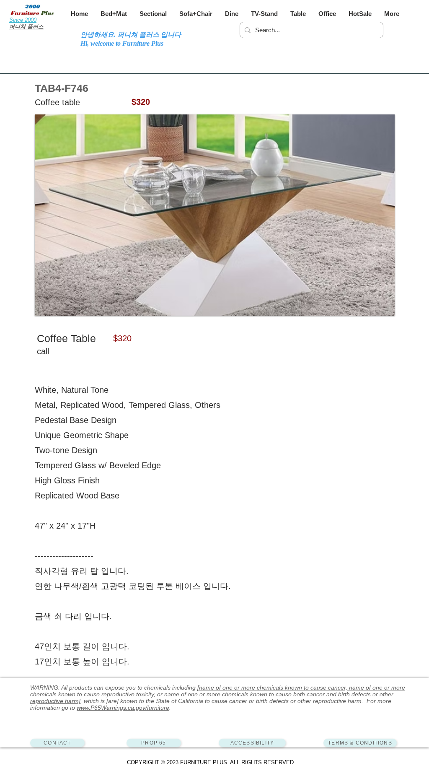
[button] (113, 13)
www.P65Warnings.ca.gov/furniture (123, 707)
